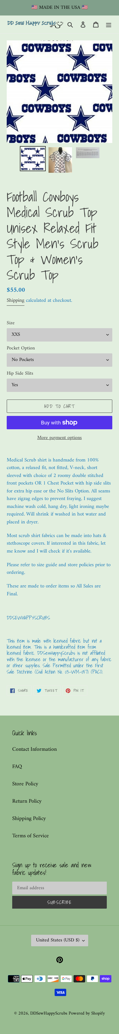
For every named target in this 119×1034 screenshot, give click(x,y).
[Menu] (108, 24)
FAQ (17, 766)
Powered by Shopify (87, 1013)
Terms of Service (30, 836)
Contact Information (34, 749)
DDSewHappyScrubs (48, 1013)
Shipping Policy (29, 818)
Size (11, 323)
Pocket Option (21, 348)
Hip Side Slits (20, 373)
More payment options (59, 437)
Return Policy (26, 801)
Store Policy (25, 784)
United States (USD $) (57, 940)
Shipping (15, 300)
